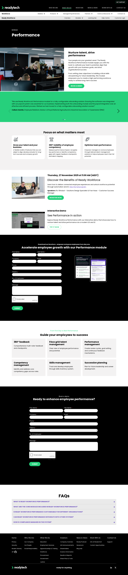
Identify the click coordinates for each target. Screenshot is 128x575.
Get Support (120, 2)
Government (44, 558)
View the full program (77, 187)
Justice (42, 562)
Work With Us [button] (107, 8)
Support (110, 542)
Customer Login (120, 18)
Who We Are (29, 538)
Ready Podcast (82, 542)
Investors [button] (79, 8)
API (13, 552)
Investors (63, 538)
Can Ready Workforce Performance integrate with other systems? (43, 517)
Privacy (14, 542)
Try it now (54, 227)
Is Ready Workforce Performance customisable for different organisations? (48, 512)
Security (14, 545)
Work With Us (95, 538)
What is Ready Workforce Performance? (31, 501)
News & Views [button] (93, 8)
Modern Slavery (17, 548)
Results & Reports (66, 555)
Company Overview (66, 542)
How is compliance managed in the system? (32, 522)
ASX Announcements (67, 545)
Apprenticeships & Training (48, 548)
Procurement (44, 555)
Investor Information (66, 552)
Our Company (28, 542)
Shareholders (64, 548)
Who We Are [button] (53, 8)
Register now (56, 198)
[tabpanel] (64, 106)
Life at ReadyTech (96, 542)
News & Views (82, 538)
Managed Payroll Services (71, 14)
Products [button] (53, 14)
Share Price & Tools (66, 558)
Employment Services (47, 545)
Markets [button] (40, 14)
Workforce (43, 552)
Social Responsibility (30, 548)
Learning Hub (92, 18)
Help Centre (106, 18)
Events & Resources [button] (104, 14)
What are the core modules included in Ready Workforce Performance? (45, 507)
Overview (67, 18)
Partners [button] (87, 14)
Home (14, 538)
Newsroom (80, 545)
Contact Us (121, 8)
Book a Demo (76, 86)
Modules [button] (78, 18)
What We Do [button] (66, 8)
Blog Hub (79, 548)
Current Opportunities (97, 545)
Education (43, 542)
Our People (28, 545)
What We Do (45, 538)
